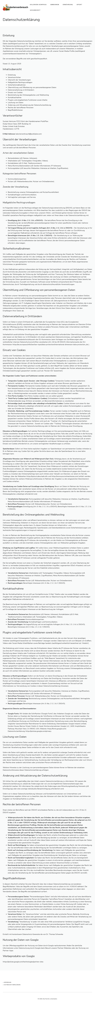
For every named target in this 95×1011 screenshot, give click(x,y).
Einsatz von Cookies (15, 92)
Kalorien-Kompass (38, 4)
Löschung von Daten (15, 102)
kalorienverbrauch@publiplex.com (29, 134)
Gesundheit (35, 10)
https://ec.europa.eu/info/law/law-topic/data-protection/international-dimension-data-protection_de (50, 344)
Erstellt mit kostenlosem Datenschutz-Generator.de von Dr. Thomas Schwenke (33, 934)
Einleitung (12, 75)
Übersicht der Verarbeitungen (19, 80)
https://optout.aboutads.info (37, 476)
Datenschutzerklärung (12, 984)
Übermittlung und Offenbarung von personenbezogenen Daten (32, 87)
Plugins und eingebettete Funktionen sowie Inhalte (27, 100)
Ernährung (68, 4)
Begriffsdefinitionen (15, 110)
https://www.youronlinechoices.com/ (64, 476)
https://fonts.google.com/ (56, 729)
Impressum (7, 982)
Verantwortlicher (14, 77)
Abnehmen (54, 4)
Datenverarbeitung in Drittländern (21, 90)
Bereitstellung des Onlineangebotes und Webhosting (28, 95)
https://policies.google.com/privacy (38, 731)
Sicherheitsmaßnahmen (17, 85)
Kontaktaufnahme (14, 97)
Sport (79, 4)
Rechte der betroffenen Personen (20, 107)
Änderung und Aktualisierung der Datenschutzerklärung (29, 105)
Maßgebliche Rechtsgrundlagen (20, 82)
